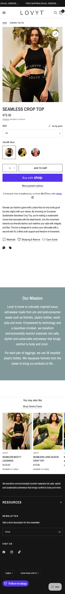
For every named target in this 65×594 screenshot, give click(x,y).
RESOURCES (12, 502)
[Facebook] (6, 552)
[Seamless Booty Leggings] (17, 431)
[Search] (55, 13)
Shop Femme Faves (32, 406)
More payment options (32, 185)
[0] (60, 13)
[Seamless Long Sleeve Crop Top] (47, 431)
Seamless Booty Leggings (11, 459)
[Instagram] (14, 552)
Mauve (35, 152)
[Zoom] (55, 34)
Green (22, 152)
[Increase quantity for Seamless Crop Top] (14, 168)
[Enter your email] (59, 532)
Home (4, 22)
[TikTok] (22, 552)
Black (9, 152)
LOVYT (5, 453)
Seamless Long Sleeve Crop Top (46, 459)
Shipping (5, 119)
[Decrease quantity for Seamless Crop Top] (5, 168)
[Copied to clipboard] (11, 248)
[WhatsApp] (4, 248)
